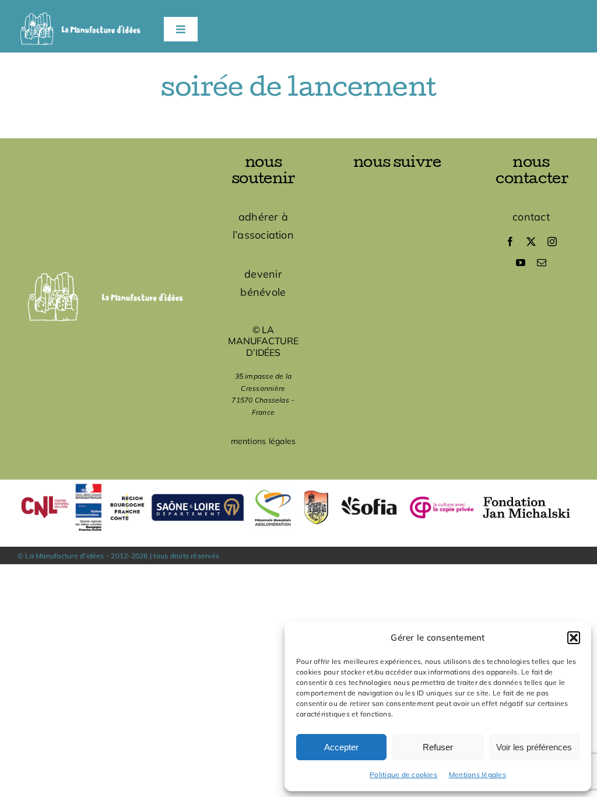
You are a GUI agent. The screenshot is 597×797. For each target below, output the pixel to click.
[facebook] (510, 241)
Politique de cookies (403, 774)
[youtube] (520, 262)
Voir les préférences (534, 747)
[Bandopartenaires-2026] (298, 484)
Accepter (341, 747)
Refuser (438, 747)
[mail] (541, 262)
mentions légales (263, 441)
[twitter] (531, 241)
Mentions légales (477, 774)
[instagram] (552, 241)
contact (531, 216)
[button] (574, 638)
